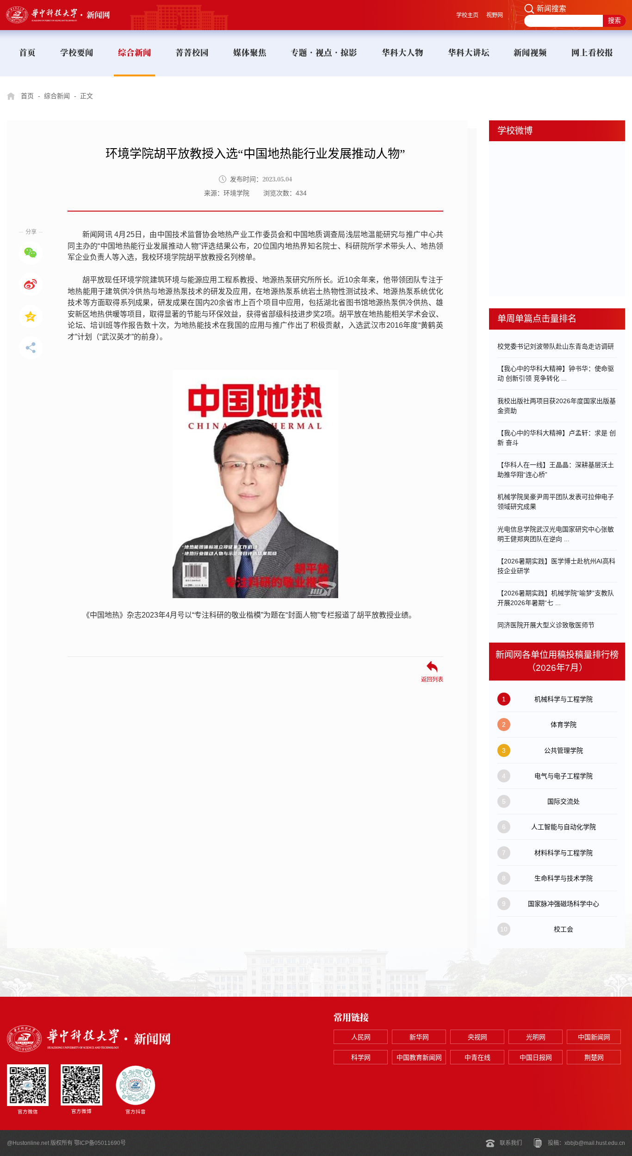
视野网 (494, 15)
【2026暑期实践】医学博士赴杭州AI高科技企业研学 (556, 566)
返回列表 (432, 679)
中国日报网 (536, 1057)
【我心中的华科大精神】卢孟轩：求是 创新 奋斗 (556, 437)
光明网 (535, 1037)
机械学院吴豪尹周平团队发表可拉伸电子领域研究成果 (555, 501)
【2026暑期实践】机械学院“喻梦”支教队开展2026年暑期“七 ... (555, 597)
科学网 (361, 1057)
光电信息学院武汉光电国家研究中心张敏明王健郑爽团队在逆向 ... (555, 534)
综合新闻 (57, 96)
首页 (27, 96)
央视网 (477, 1037)
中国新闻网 (594, 1037)
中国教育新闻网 (419, 1057)
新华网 (419, 1037)
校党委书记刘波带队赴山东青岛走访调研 (555, 346)
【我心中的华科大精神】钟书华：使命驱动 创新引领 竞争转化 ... (555, 373)
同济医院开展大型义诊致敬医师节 (546, 625)
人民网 (361, 1037)
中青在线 (477, 1057)
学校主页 (467, 15)
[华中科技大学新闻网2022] (66, 15)
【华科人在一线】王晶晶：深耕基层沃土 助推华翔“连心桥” (555, 469)
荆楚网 (594, 1057)
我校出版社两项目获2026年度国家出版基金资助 (556, 405)
